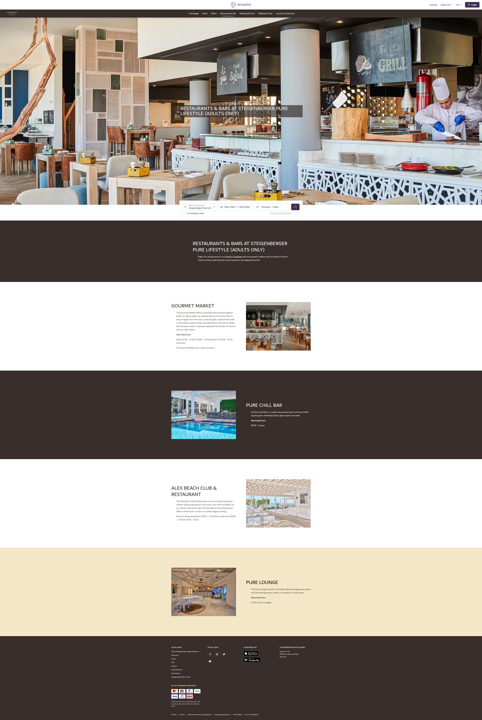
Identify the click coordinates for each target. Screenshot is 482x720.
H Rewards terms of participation (200, 714)
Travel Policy (237, 714)
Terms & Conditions (252, 714)
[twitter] (224, 654)
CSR (172, 662)
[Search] (295, 207)
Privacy (173, 714)
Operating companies (222, 714)
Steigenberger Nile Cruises (181, 677)
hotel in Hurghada (234, 257)
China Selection (176, 669)
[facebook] (210, 654)
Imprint (182, 714)
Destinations (175, 673)
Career (173, 658)
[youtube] (210, 661)
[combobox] (200, 207)
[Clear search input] (214, 207)
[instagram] (217, 654)
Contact (174, 666)
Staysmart (175, 655)
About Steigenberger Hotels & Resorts (185, 651)
